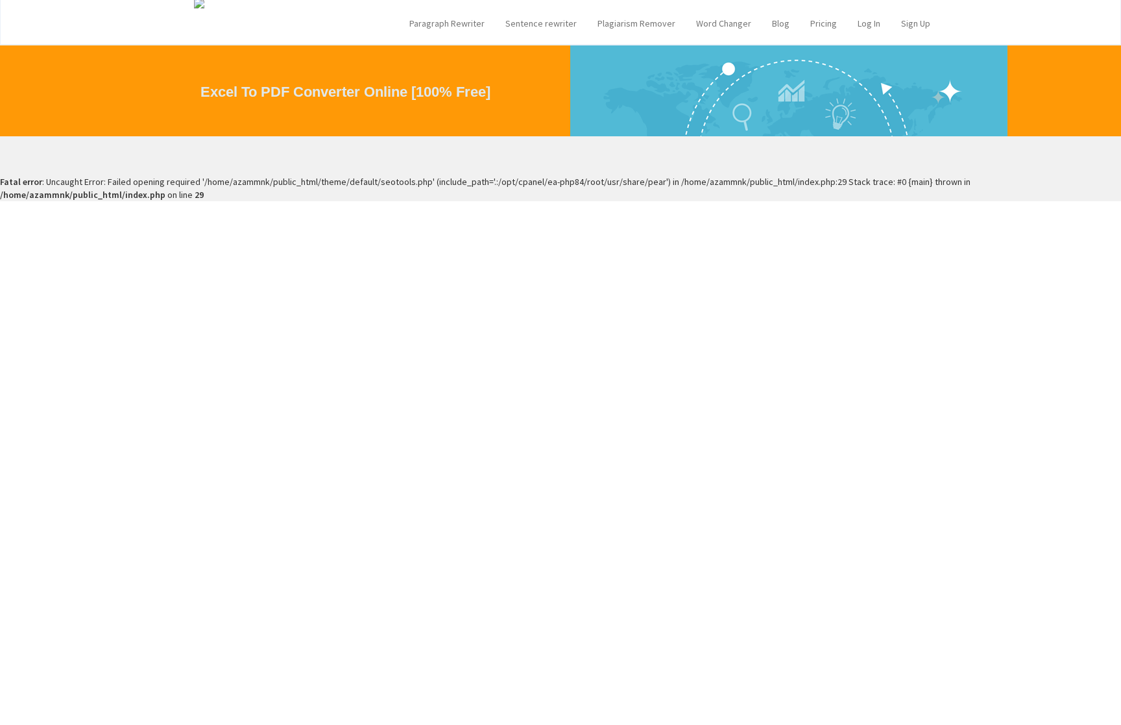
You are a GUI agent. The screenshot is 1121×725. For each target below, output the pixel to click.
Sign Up (915, 23)
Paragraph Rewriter (447, 23)
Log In (869, 23)
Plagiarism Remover (636, 23)
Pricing (823, 23)
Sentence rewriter (541, 23)
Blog (781, 23)
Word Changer (723, 23)
